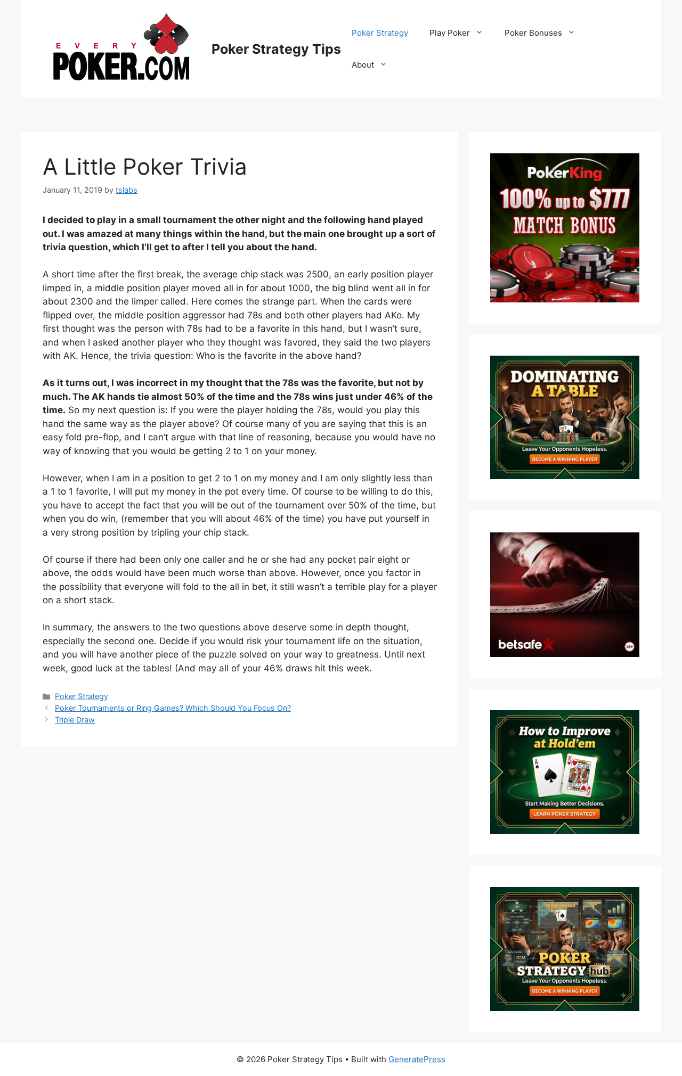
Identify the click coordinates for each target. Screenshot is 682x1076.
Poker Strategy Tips (276, 49)
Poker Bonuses (533, 33)
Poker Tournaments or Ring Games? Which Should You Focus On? (173, 707)
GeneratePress (416, 1059)
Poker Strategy (380, 33)
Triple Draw (75, 719)
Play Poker (449, 33)
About (363, 65)
